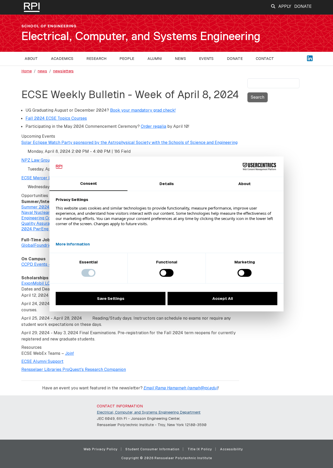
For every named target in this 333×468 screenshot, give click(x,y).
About (31, 58)
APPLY (284, 6)
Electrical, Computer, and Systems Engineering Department (149, 412)
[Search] (273, 6)
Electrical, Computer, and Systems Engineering (140, 36)
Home (26, 71)
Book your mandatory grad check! (143, 110)
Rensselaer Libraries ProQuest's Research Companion (73, 369)
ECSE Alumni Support (42, 361)
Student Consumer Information (152, 449)
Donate (235, 58)
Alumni (155, 58)
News (180, 58)
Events (206, 58)
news (42, 71)
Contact (265, 58)
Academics (62, 58)
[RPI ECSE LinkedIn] (310, 58)
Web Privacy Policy (101, 449)
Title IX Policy (200, 449)
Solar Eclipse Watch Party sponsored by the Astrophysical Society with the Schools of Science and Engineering (129, 142)
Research (96, 58)
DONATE (303, 6)
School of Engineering (48, 26)
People (126, 58)
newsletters (63, 71)
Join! (69, 353)
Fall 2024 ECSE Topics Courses (56, 118)
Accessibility (231, 449)
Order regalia (153, 126)
